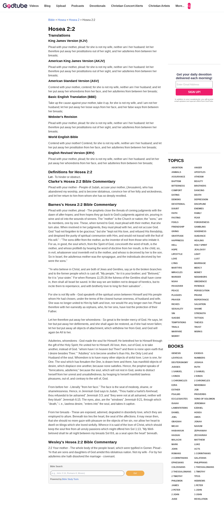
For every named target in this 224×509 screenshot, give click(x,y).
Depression (201, 199)
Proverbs (200, 394)
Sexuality (177, 309)
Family (198, 213)
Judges (176, 367)
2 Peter (176, 490)
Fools (175, 222)
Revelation (201, 499)
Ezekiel (198, 408)
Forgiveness (201, 222)
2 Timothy (177, 476)
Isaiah (175, 403)
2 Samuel (199, 371)
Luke (197, 444)
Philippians (200, 462)
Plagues (177, 295)
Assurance (178, 177)
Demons (176, 199)
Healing (199, 240)
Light (197, 254)
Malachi (176, 440)
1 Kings (176, 376)
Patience (199, 286)
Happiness (178, 240)
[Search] (189, 6)
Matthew (199, 440)
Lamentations (180, 408)
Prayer (176, 299)
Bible (51, 19)
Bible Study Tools (70, 479)
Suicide (176, 318)
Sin (173, 313)
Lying (175, 263)
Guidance (200, 236)
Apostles (199, 172)
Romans (176, 453)
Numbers (199, 358)
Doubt (175, 208)
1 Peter (198, 485)
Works (198, 331)
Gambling (200, 227)
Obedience (200, 281)
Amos (197, 417)
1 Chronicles (179, 380)
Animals (176, 172)
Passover (177, 286)
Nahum (198, 426)
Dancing (199, 190)
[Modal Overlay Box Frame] (194, 87)
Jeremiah (199, 403)
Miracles (177, 272)
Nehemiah (200, 385)
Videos (34, 5)
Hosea (62, 19)
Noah (175, 281)
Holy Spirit (200, 245)
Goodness (200, 231)
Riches (176, 304)
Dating (175, 195)
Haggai (176, 435)
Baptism (176, 181)
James (175, 485)
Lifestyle (177, 254)
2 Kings (198, 376)
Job (196, 389)
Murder (176, 277)
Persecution (201, 290)
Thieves (198, 322)
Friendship (178, 227)
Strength (200, 313)
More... (180, 5)
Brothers (200, 186)
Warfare (177, 331)
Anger (198, 167)
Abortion (177, 167)
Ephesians (178, 462)
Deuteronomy (180, 362)
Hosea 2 (74, 19)
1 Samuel (177, 371)
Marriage (200, 263)
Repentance (201, 299)
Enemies (199, 208)
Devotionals (98, 5)
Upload (61, 5)
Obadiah (176, 421)
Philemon (177, 481)
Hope (174, 249)
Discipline (200, 204)
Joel (174, 417)
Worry (176, 336)
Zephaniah (200, 430)
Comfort (177, 190)
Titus (197, 476)
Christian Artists (159, 5)
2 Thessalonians (181, 471)
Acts (197, 449)
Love (174, 258)
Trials (175, 327)
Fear (197, 217)
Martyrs (177, 268)
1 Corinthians (202, 453)
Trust (197, 327)
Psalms (176, 394)
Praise (198, 295)
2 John (175, 494)
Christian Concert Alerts (127, 5)
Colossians (178, 467)
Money (198, 272)
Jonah (198, 421)
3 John (198, 494)
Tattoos (199, 318)
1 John (198, 490)
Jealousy (200, 249)
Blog (47, 5)
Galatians (200, 458)
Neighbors (200, 277)
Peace (175, 290)
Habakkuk (178, 430)
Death (197, 195)
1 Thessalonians (204, 467)
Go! (135, 473)
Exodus (198, 353)
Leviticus (177, 358)
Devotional (178, 204)
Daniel (175, 412)
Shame (198, 309)
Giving (175, 231)
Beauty (198, 181)
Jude (174, 499)
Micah (175, 426)
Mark (175, 444)
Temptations (179, 322)
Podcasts (77, 5)
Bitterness (178, 186)
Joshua (198, 362)
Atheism (199, 177)
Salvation (200, 304)
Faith (174, 213)
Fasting (176, 217)
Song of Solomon (204, 399)
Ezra (174, 385)
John (174, 449)
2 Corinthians (180, 458)
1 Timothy (199, 471)
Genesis (176, 353)
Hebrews (199, 481)
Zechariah (200, 435)
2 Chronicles (202, 380)
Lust (197, 258)
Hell (174, 245)
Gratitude (178, 236)
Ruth (197, 367)
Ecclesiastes (180, 399)
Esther (176, 389)
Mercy (198, 268)
